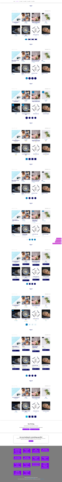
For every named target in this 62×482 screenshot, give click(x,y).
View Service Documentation (45, 450)
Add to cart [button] (24, 264)
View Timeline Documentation (17, 458)
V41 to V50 (33, 1)
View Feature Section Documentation (36, 459)
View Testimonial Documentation (36, 451)
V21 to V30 (25, 1)
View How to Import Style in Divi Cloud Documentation (17, 451)
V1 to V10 (17, 1)
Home (14, 1)
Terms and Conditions (32, 478)
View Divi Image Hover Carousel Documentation (45, 465)
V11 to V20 (21, 1)
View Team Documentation (27, 458)
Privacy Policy (28, 478)
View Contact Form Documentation (27, 465)
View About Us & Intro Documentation (17, 465)
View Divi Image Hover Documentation (17, 473)
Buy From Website (26, 429)
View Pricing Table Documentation (27, 473)
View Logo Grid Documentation (36, 464)
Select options (25, 280)
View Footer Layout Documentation (27, 451)
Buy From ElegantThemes (35, 429)
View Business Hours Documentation (45, 459)
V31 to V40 (29, 1)
